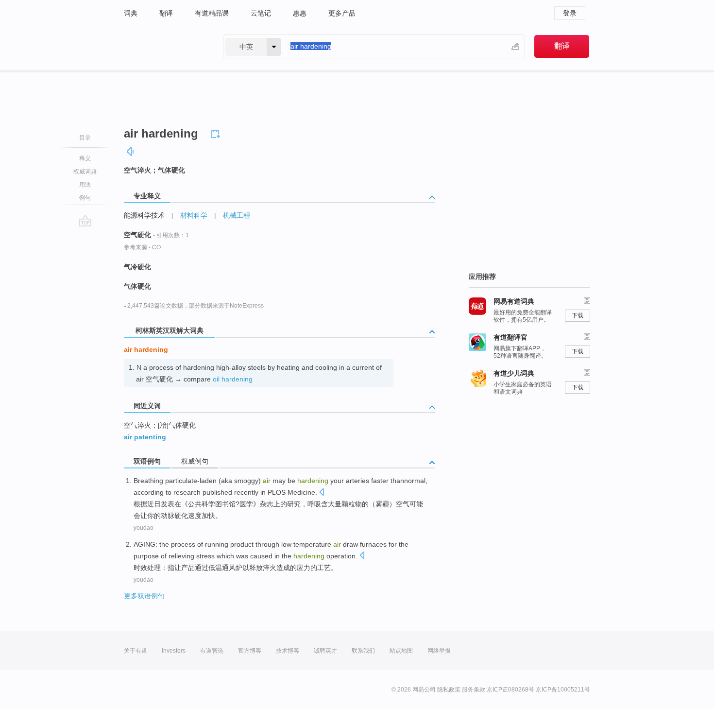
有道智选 (211, 650)
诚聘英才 (325, 650)
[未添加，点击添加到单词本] (217, 132)
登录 (570, 13)
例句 (85, 197)
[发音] (131, 151)
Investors (174, 650)
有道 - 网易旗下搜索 (164, 46)
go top (85, 220)
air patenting (145, 437)
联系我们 (363, 650)
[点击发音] (321, 493)
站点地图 (401, 650)
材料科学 (193, 215)
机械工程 (236, 215)
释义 (85, 158)
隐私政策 (448, 689)
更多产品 (342, 13)
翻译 (166, 13)
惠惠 (299, 13)
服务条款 (473, 689)
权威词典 (85, 171)
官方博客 (249, 650)
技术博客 (287, 650)
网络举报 (439, 650)
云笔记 (261, 13)
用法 (85, 184)
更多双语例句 (144, 596)
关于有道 (135, 650)
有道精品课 (212, 13)
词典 (130, 13)
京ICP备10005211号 (563, 689)
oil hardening (233, 379)
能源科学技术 (144, 215)
